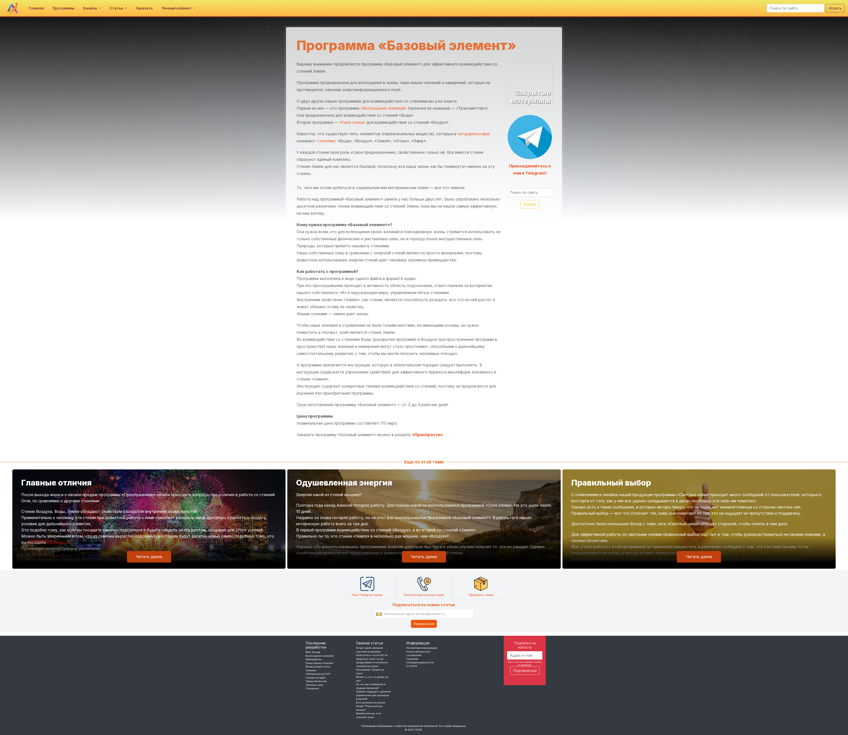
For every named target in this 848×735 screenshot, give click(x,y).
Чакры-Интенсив (316, 681)
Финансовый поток (318, 666)
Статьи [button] (117, 8)
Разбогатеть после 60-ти (372, 655)
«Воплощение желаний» (383, 108)
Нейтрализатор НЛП (318, 673)
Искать (835, 8)
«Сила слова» (352, 122)
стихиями (326, 141)
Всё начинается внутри (370, 702)
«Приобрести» (427, 434)
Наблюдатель (314, 659)
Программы (63, 8)
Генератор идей (315, 677)
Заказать (144, 8)
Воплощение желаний (319, 655)
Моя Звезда (313, 652)
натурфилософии (473, 133)
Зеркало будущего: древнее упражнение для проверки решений (373, 695)
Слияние (311, 670)
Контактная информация (421, 647)
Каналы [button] (90, 8)
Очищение (312, 688)
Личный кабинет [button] (177, 8)
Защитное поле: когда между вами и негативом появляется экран (372, 662)
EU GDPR (411, 666)
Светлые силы (314, 684)
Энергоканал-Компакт (319, 663)
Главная (36, 8)
